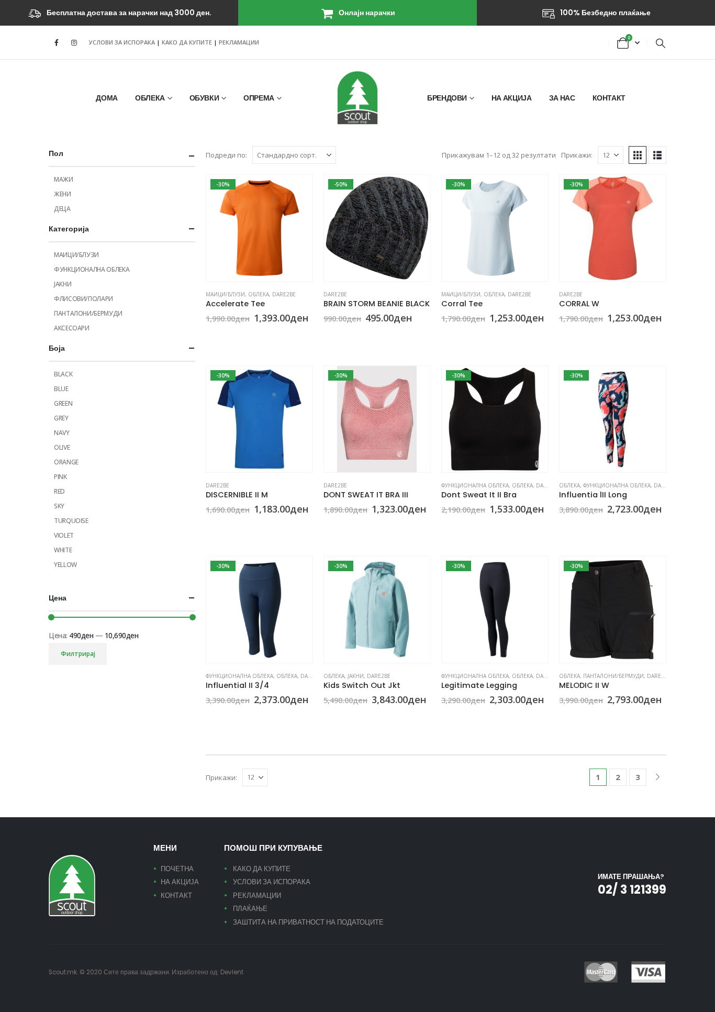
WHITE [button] (483, 528)
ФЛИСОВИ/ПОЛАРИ (83, 298)
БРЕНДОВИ (447, 98)
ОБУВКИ (204, 98)
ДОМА (107, 98)
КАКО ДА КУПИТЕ (188, 42)
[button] (660, 43)
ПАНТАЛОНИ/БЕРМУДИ (613, 676)
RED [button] (223, 528)
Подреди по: (226, 155)
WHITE (63, 550)
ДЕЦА (62, 208)
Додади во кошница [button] (413, 192)
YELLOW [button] (471, 337)
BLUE (61, 388)
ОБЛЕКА (150, 98)
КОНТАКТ (609, 98)
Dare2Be (284, 294)
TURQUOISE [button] (483, 719)
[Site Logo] (357, 97)
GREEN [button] (340, 528)
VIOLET (64, 535)
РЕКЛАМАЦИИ (239, 42)
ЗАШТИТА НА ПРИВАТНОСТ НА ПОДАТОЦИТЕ (308, 922)
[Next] (657, 777)
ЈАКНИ (356, 676)
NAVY (62, 432)
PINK (60, 476)
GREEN (63, 403)
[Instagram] (73, 42)
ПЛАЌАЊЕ (250, 909)
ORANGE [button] (248, 337)
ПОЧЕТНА (177, 869)
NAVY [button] (563, 337)
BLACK (63, 374)
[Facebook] (56, 42)
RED (59, 491)
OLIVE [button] (235, 337)
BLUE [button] (210, 528)
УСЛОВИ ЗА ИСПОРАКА (122, 42)
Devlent (231, 972)
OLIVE (62, 447)
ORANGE (66, 462)
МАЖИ (63, 179)
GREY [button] (223, 337)
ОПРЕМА (258, 98)
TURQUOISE (71, 520)
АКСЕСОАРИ (72, 328)
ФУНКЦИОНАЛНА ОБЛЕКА (475, 485)
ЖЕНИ (62, 194)
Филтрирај (78, 653)
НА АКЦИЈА (511, 98)
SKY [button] (260, 337)
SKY (59, 506)
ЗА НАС (562, 98)
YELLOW (65, 564)
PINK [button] (446, 337)
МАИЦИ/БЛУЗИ (225, 294)
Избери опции (295, 192)
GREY (61, 418)
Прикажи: (577, 155)
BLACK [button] (210, 337)
